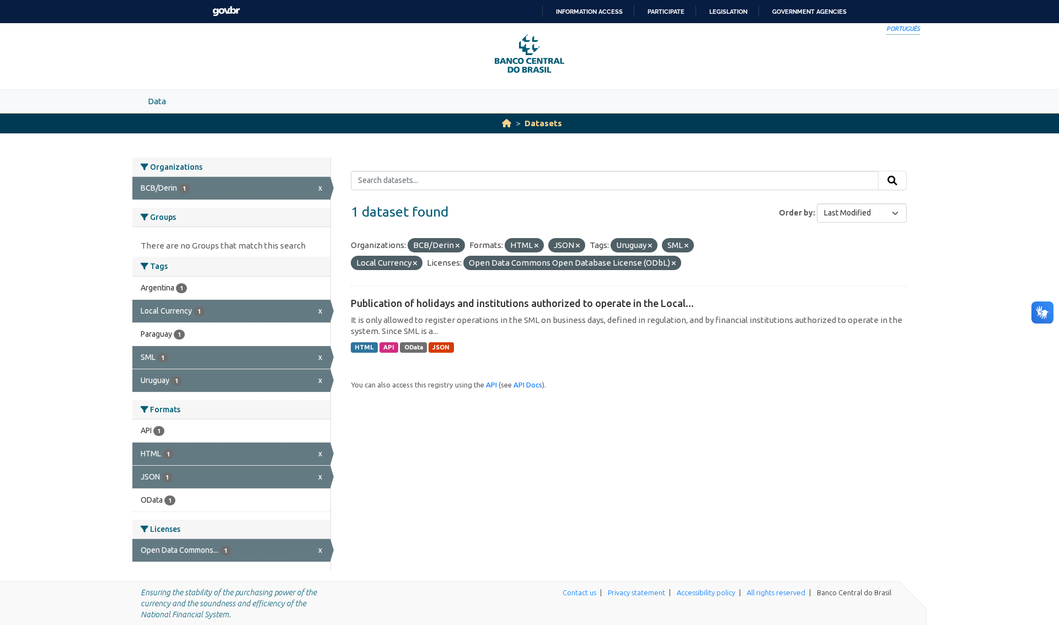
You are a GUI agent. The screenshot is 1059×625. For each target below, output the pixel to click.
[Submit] (892, 181)
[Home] (506, 123)
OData (413, 347)
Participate (666, 11)
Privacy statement (636, 592)
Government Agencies (809, 11)
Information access (589, 11)
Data (157, 101)
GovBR (226, 11)
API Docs (528, 385)
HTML (364, 347)
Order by (796, 212)
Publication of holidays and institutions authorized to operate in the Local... (522, 303)
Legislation (728, 11)
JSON (441, 347)
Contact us (579, 592)
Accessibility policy (706, 592)
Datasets (543, 123)
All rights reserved (776, 592)
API (388, 347)
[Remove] (457, 246)
